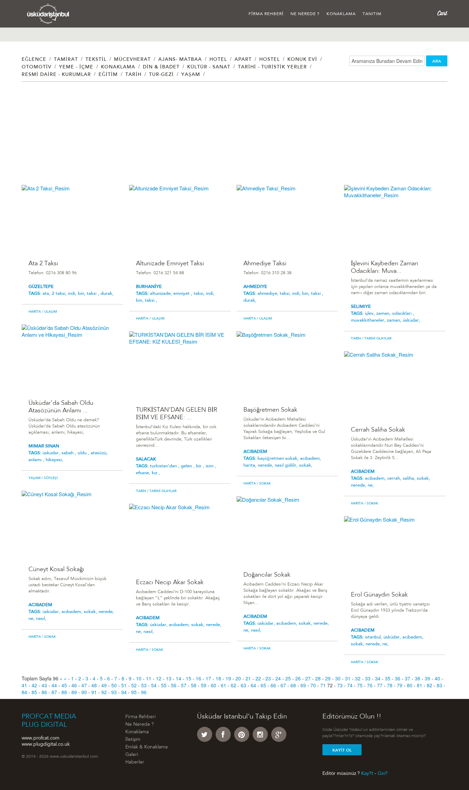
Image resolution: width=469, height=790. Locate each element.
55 (164, 685)
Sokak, (423, 478)
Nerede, (359, 485)
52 (134, 685)
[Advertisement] (228, 137)
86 (44, 692)
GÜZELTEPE (41, 287)
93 (114, 692)
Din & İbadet (161, 67)
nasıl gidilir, (287, 465)
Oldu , (84, 453)
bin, (82, 293)
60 (213, 685)
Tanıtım (372, 14)
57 (183, 685)
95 (134, 692)
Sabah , (69, 453)
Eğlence (34, 59)
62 (233, 685)
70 (313, 685)
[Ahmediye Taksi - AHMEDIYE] (287, 218)
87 (54, 692)
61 (223, 685)
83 (439, 685)
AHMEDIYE (255, 287)
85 (34, 692)
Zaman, (384, 313)
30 (338, 678)
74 (350, 685)
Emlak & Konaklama (146, 747)
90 (84, 692)
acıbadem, (310, 458)
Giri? (383, 773)
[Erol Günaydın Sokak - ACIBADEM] (394, 549)
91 (94, 692)
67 (283, 685)
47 (84, 685)
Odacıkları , (403, 313)
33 (367, 678)
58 (193, 685)
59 (203, 685)
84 (24, 692)
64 (253, 685)
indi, (73, 293)
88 (64, 692)
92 (104, 692)
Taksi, (200, 293)
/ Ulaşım (49, 312)
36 (397, 678)
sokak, (305, 465)
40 (437, 678)
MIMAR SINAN (43, 446)
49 (104, 685)
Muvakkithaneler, (369, 320)
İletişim (132, 739)
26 (298, 678)
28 (318, 678)
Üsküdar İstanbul (48, 13)
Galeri (131, 755)
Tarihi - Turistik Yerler (272, 67)
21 (248, 678)
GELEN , (188, 466)
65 (263, 685)
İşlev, (370, 313)
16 (198, 678)
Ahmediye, (269, 293)
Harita (34, 312)
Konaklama (341, 14)
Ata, (47, 293)
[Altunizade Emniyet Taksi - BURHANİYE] (179, 218)
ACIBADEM (255, 451)
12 (158, 678)
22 (258, 678)
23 (268, 678)
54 (154, 685)
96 (144, 692)
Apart (243, 59)
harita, (250, 465)
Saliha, (410, 478)
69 (303, 685)
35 (387, 678)
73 (340, 685)
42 (34, 685)
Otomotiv (37, 67)
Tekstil (95, 59)
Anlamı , (37, 460)
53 (144, 685)
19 (228, 678)
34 (377, 678)
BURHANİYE (149, 287)
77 (379, 685)
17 (208, 678)
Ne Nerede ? (305, 14)
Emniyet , (183, 293)
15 (188, 678)
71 (323, 685)
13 (168, 678)
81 (419, 685)
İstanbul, (374, 637)
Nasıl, (41, 618)
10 (138, 678)
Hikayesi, (54, 460)
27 (308, 678)
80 (409, 685)
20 (238, 678)
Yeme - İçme (76, 67)
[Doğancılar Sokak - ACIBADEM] (287, 529)
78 (389, 685)
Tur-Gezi (161, 75)
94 (124, 692)
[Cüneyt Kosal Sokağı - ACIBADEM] (72, 524)
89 (74, 692)
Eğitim (108, 75)
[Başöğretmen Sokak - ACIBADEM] (287, 364)
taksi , (94, 293)
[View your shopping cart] (442, 13)
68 (293, 685)
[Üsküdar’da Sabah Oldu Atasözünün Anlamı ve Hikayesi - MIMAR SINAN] (72, 357)
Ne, (371, 485)
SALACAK (146, 459)
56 (173, 685)
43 (44, 685)
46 (74, 685)
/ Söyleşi (49, 478)
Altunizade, (161, 293)
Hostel (269, 59)
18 (218, 678)
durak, (107, 293)
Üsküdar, (52, 453)
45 (64, 685)
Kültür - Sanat (208, 67)
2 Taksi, (60, 293)
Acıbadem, (376, 478)
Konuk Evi (302, 59)
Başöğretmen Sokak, (279, 458)
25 (288, 678)
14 (178, 678)
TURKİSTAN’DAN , (165, 466)
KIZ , (156, 473)
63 (243, 685)
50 (114, 685)
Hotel (218, 59)
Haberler (134, 762)
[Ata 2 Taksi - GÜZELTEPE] (72, 218)
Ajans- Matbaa (180, 59)
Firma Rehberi (266, 14)
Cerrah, (395, 478)
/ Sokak (263, 484)
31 (348, 678)
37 (407, 678)
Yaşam (190, 75)
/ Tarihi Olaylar (376, 339)
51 (124, 685)
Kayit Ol (342, 750)
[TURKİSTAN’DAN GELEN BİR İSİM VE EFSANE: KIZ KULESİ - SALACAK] (179, 364)
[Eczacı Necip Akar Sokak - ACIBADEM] (179, 537)
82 (429, 685)
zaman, (395, 320)
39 (427, 678)
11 (148, 678)
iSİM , (211, 466)
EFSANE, (144, 473)
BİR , (201, 466)
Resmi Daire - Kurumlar (56, 75)
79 (399, 685)
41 (24, 685)
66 (273, 685)
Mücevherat (132, 59)
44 (54, 685)
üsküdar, (411, 320)
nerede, (266, 465)
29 (328, 678)
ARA (436, 61)
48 (94, 685)
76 (370, 685)
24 (278, 678)
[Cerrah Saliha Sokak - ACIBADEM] (394, 384)
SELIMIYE (361, 306)
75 (360, 685)
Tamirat (66, 59)
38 (417, 678)
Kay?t (367, 773)
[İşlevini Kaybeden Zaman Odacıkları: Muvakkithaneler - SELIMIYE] (394, 218)
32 (358, 678)
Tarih (133, 75)
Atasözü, (99, 453)
